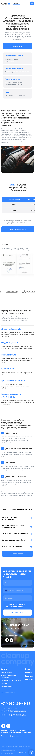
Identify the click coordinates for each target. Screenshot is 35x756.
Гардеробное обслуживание (11, 680)
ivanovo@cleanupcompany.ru (14, 635)
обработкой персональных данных (15, 605)
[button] (17, 46)
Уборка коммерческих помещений (8, 676)
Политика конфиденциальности (11, 736)
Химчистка (4, 683)
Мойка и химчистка (7, 686)
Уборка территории (8, 693)
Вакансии (29, 676)
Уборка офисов (6, 673)
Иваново (16, 3)
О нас (27, 669)
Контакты (29, 679)
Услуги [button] (4, 669)
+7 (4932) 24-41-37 (17, 625)
